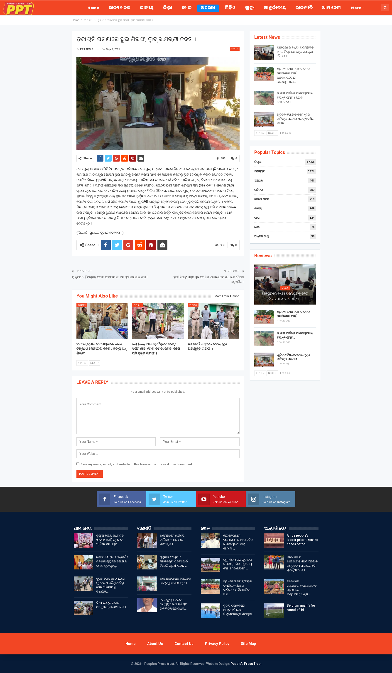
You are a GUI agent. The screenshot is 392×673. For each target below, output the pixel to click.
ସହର (257, 217)
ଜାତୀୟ (147, 8)
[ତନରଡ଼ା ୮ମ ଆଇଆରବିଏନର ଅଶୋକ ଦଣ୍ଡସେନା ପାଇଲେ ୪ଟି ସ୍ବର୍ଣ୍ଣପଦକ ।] (274, 562)
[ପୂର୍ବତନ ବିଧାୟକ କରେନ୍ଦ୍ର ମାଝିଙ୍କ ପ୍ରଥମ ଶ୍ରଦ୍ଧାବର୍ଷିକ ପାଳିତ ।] (264, 119)
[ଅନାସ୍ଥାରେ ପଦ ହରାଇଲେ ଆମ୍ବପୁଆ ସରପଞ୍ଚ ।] (147, 583)
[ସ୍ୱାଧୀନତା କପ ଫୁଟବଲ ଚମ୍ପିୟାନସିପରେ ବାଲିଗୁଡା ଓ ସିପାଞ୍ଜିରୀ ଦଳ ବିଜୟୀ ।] (210, 586)
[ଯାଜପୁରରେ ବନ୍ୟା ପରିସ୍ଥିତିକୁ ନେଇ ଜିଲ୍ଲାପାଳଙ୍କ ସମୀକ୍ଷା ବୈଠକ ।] (264, 52)
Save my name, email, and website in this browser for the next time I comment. (137, 464)
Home (93, 8)
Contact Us (184, 644)
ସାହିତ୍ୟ (258, 189)
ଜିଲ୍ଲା (167, 8)
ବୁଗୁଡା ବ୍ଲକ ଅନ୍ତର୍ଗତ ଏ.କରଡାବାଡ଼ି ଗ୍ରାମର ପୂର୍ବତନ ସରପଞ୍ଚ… (110, 540)
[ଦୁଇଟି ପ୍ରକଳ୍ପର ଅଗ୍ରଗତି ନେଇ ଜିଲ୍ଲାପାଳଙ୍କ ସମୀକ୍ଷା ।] (210, 610)
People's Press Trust (246, 664)
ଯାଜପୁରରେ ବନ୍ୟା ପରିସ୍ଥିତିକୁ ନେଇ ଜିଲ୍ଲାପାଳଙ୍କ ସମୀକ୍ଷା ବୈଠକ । (295, 52)
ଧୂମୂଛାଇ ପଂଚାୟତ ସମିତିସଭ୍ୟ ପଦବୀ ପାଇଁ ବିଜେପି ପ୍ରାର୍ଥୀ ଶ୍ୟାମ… (174, 561)
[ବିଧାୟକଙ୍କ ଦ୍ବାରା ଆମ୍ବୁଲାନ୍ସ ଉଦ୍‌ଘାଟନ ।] (83, 608)
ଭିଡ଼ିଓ (230, 8)
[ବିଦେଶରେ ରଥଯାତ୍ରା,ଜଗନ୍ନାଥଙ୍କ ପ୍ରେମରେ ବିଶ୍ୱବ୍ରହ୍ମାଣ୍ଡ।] (274, 586)
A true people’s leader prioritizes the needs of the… (302, 540)
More (356, 8)
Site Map (248, 644)
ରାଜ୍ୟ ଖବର (119, 8)
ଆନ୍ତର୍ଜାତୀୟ (275, 8)
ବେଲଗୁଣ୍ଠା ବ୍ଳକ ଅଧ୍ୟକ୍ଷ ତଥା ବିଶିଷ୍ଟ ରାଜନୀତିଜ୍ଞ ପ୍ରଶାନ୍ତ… (173, 604)
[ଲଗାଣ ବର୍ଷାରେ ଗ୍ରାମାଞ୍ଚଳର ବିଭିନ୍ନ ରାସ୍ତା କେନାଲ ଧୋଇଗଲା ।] (264, 98)
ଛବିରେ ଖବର (261, 199)
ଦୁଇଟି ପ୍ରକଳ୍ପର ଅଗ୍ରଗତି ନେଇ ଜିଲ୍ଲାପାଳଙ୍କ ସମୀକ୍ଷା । (238, 610)
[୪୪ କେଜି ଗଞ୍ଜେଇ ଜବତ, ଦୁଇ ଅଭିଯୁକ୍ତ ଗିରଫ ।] (214, 321)
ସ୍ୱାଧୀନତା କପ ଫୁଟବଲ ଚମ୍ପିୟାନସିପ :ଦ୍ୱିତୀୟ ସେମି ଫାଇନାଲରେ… (237, 564)
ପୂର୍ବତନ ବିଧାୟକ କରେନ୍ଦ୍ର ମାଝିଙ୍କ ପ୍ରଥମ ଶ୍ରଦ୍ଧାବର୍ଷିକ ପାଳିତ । (295, 119)
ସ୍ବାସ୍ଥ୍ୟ (249, 8)
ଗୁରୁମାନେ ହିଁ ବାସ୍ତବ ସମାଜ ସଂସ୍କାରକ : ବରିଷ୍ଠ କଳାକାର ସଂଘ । (110, 277)
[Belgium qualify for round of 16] (274, 610)
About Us (155, 644)
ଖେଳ (186, 8)
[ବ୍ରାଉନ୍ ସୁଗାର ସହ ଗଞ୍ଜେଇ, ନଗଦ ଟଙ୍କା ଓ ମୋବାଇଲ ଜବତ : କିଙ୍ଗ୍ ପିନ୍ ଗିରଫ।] (102, 321)
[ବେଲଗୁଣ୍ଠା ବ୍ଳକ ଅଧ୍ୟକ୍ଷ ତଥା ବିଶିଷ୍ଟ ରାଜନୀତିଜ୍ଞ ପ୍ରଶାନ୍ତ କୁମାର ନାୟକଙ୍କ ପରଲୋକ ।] (147, 605)
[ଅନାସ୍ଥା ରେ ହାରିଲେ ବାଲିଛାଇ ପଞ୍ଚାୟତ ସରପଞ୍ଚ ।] (147, 540)
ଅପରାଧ (208, 8)
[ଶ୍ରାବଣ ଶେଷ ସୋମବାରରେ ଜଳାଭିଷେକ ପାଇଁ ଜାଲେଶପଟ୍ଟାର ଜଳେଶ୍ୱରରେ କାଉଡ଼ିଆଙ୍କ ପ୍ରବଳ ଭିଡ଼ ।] (264, 74)
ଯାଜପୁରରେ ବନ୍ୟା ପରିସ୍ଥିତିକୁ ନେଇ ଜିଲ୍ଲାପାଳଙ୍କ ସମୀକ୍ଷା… (285, 296)
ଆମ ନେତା (331, 8)
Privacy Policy (217, 644)
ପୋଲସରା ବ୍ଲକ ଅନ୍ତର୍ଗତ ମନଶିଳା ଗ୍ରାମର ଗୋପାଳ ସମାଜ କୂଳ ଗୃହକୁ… (112, 561)
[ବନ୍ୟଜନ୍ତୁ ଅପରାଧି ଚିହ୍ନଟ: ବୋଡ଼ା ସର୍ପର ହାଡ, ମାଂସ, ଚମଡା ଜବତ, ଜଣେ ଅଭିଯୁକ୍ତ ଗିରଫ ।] (158, 321)
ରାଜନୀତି (304, 8)
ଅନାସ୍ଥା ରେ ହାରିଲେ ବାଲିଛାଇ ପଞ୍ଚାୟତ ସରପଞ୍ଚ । (172, 540)
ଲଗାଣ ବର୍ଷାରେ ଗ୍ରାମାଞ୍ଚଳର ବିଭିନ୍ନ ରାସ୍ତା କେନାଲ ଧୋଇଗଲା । (295, 97)
